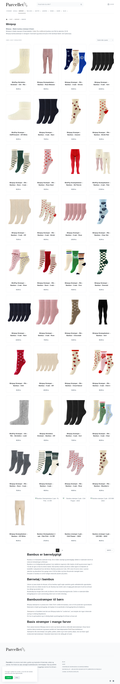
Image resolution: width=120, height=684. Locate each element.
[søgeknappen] (81, 4)
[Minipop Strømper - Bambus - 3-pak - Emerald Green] (47, 462)
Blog (64, 11)
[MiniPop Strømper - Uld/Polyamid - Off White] (20, 111)
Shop (63, 664)
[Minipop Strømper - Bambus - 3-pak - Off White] (20, 211)
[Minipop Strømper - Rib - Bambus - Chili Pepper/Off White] (20, 362)
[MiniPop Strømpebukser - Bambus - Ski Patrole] (75, 161)
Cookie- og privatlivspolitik (70, 671)
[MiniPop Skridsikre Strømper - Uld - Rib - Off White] (20, 61)
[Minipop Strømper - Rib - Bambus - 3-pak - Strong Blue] (75, 61)
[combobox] (58, 4)
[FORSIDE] (6, 19)
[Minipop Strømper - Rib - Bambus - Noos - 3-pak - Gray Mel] (20, 462)
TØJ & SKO (29, 11)
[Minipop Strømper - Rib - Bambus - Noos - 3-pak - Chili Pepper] (47, 261)
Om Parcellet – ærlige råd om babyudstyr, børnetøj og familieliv (81, 669)
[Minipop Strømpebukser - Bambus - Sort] (103, 312)
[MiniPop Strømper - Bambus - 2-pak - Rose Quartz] (20, 261)
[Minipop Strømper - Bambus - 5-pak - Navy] (20, 312)
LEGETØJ (44, 11)
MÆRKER (21, 11)
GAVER (58, 11)
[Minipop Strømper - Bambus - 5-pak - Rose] (75, 211)
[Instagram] (113, 681)
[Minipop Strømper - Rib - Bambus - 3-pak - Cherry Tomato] (103, 362)
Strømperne (30, 611)
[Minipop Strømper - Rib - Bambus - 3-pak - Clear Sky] (103, 412)
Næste (109, 550)
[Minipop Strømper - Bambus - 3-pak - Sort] (75, 412)
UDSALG (15, 11)
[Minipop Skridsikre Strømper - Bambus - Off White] (47, 412)
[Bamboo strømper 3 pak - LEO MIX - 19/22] (103, 512)
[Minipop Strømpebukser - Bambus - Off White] (20, 512)
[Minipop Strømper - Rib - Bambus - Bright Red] (103, 111)
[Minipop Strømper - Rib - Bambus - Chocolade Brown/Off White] (75, 312)
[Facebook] (110, 681)
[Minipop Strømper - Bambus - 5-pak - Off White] (47, 362)
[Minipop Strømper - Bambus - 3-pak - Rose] (47, 312)
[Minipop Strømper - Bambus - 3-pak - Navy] (47, 111)
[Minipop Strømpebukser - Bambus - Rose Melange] (47, 61)
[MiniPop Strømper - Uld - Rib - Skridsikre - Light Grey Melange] (20, 412)
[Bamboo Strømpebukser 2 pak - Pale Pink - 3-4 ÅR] (47, 512)
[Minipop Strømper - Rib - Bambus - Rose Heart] (47, 161)
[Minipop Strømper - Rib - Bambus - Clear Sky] (103, 211)
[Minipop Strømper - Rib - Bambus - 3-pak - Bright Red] (47, 211)
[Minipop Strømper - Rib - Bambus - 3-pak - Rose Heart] (75, 462)
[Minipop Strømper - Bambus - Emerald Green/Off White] (103, 261)
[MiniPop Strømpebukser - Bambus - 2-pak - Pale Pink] (103, 161)
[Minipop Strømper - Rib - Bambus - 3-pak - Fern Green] (75, 261)
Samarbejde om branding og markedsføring (75, 666)
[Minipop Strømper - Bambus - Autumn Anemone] (75, 111)
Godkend (9, 677)
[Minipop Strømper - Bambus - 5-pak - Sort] (103, 61)
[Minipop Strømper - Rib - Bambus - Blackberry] (103, 462)
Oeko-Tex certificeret (39, 31)
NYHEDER (9, 11)
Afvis (17, 677)
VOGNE (52, 11)
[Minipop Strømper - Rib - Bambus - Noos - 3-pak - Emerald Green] (20, 161)
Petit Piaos (71, 629)
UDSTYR (37, 11)
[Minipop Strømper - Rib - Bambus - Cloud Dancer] (75, 362)
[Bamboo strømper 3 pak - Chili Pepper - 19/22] (75, 512)
